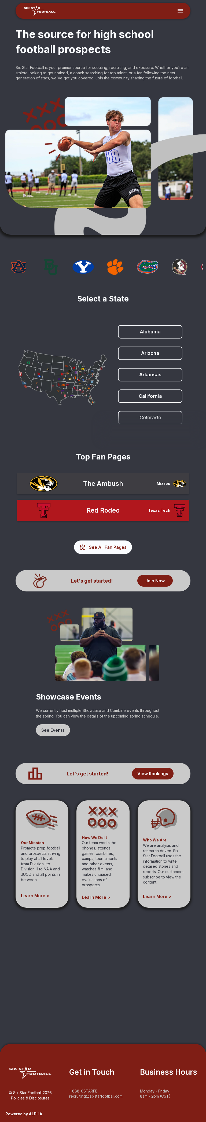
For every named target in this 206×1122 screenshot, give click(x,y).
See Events (53, 730)
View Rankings (152, 773)
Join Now (155, 580)
